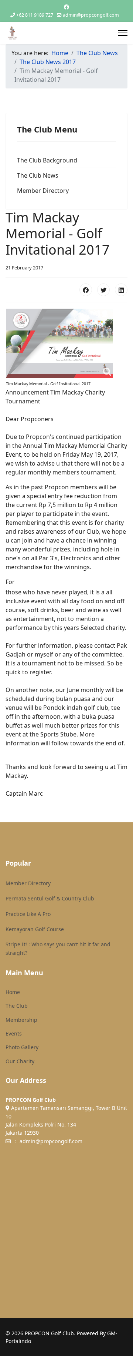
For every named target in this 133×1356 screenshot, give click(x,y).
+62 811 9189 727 (34, 15)
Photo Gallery (22, 1047)
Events (14, 1033)
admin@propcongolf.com (91, 15)
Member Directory (43, 191)
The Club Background (47, 160)
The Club (17, 1005)
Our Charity (20, 1061)
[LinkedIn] (121, 289)
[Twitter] (103, 289)
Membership (21, 1019)
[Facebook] (66, 6)
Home (13, 992)
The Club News (37, 175)
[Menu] (122, 33)
